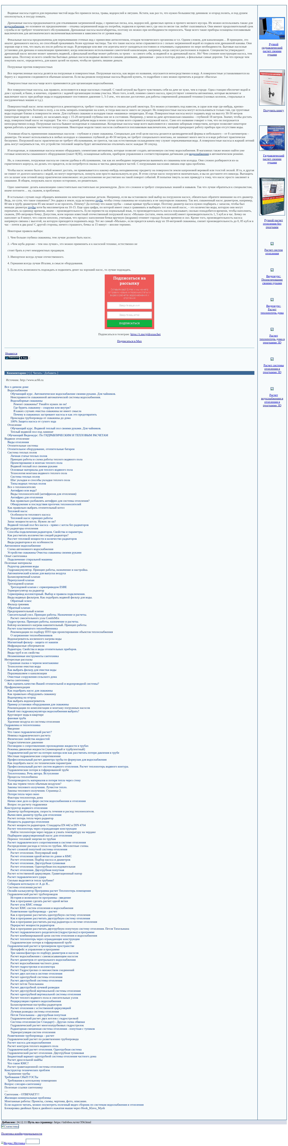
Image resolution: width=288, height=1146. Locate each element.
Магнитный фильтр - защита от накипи (33, 642)
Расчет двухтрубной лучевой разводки (34, 987)
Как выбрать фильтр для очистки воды (32, 669)
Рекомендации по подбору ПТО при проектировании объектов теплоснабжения (61, 631)
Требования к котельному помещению (32, 1080)
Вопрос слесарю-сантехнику (22, 1084)
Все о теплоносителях (22, 487)
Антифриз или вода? (23, 490)
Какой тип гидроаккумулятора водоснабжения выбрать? (43, 711)
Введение (14, 728)
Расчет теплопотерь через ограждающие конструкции (42, 828)
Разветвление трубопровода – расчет (33, 911)
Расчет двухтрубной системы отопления (36, 980)
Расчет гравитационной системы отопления (36, 1066)
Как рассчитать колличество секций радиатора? (38, 535)
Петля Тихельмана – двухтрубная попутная (38, 1015)
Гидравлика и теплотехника (22, 725)
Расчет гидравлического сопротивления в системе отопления (47, 842)
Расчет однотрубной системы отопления (36, 977)
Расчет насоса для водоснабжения (29, 1042)
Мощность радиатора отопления (28, 821)
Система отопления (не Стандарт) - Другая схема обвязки (47, 1021)
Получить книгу (273, 110)
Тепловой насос (18, 511)
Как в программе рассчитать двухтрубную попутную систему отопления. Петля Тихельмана (69, 928)
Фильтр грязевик (18, 604)
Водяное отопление (16, 438)
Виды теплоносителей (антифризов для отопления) (43, 493)
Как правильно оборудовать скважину (32, 694)
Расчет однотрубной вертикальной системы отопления (45, 994)
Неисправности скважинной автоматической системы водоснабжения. (55, 397)
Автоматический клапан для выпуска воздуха (37, 573)
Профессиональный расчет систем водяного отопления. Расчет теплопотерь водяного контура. (68, 766)
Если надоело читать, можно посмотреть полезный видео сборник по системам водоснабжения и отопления (74, 1104)
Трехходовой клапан (20, 583)
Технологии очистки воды (24, 666)
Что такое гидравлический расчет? (30, 732)
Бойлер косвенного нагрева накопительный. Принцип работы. (47, 625)
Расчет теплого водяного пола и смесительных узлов (44, 997)
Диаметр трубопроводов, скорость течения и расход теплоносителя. (51, 811)
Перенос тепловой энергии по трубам (32, 839)
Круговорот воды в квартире (26, 714)
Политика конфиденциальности (21, 1133)
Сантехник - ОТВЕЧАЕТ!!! (21, 1094)
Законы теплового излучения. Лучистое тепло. (37, 787)
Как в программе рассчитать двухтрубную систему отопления (50, 918)
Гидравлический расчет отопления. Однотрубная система (45, 1049)
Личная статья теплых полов (28, 455)
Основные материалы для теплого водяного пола (41, 469)
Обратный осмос (21, 600)
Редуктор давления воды (23, 566)
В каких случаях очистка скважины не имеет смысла (47, 411)
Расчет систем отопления (273, 251)
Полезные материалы (18, 562)
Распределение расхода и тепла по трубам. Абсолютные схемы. (48, 845)
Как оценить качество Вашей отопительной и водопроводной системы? (53, 683)
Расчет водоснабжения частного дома (34, 963)
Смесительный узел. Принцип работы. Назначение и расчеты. (47, 614)
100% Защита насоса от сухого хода (33, 421)
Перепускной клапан (21, 580)
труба (99, 200)
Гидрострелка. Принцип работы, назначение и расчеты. (43, 621)
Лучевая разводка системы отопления (34, 1011)
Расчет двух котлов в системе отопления (36, 973)
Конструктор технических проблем (27, 1070)
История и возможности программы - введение (40, 897)
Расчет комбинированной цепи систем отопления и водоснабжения (53, 935)
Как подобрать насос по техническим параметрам (39, 763)
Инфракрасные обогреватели (26, 645)
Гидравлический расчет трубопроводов (33, 894)
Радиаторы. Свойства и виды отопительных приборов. (42, 649)
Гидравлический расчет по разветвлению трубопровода (43, 1039)
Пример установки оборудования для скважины (38, 704)
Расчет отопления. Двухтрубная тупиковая (37, 863)
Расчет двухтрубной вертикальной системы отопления (45, 990)
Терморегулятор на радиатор (26, 590)
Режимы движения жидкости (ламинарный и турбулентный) (46, 749)
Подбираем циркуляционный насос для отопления (40, 835)
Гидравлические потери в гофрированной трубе (38, 770)
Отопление (15, 424)
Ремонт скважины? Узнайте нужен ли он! (40, 404)
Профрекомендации (55, 3)
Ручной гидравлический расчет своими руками (272, 49)
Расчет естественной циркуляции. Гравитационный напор (45, 873)
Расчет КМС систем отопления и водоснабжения (41, 908)
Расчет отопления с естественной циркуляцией (40, 1008)
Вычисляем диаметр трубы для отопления (34, 814)
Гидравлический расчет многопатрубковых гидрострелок (47, 1025)
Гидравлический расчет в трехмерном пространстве (41, 945)
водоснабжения (14, 26)
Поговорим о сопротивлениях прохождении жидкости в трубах (48, 745)
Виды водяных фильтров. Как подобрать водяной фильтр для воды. (50, 597)
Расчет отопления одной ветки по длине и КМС (41, 856)
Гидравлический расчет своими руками (273, 159)
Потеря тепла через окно (23, 794)
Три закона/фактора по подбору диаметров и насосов (44, 952)
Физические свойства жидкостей (29, 738)
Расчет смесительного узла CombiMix (34, 618)
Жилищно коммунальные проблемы (27, 1097)
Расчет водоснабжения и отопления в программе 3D (272, 400)
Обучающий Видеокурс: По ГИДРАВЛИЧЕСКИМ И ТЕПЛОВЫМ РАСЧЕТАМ (58, 435)
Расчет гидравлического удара (27, 876)
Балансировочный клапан (24, 576)
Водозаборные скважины (26, 400)
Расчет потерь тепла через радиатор (30, 818)
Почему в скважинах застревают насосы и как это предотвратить (55, 414)
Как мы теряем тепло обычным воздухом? (34, 783)
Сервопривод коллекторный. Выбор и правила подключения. (46, 594)
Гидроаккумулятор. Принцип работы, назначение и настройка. (48, 569)
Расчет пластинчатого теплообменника (33, 628)
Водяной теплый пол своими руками (33, 466)
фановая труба (17, 718)
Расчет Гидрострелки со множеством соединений (42, 970)
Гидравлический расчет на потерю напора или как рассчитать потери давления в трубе (63, 752)
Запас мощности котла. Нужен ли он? (32, 521)
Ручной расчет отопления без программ (273, 223)
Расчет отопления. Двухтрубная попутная (37, 870)
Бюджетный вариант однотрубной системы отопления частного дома (52, 1056)
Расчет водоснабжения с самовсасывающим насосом (44, 956)
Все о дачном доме (16, 386)
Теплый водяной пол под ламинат (31, 431)
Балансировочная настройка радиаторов (36, 1004)
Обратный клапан (19, 607)
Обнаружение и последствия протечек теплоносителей (45, 504)
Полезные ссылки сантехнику (23, 1087)
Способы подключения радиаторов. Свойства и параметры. (45, 531)
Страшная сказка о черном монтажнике (33, 663)
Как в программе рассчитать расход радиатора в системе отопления (53, 921)
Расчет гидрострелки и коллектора (32, 966)
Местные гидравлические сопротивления (34, 756)
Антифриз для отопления (26, 497)
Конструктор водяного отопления (25, 807)
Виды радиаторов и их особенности (30, 542)
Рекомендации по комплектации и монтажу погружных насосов (49, 707)
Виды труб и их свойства (23, 652)
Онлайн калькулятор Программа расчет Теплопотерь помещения (49, 890)
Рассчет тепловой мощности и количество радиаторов (42, 538)
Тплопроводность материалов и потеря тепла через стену (44, 780)
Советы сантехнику (17, 680)
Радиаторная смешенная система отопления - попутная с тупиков (52, 1028)
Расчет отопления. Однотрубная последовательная (42, 866)
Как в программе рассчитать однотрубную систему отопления (50, 914)
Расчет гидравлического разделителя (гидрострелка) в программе (52, 932)
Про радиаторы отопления (21, 528)
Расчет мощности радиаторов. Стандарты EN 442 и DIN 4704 (47, 825)
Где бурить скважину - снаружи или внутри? (42, 407)
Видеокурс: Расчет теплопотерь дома (272, 309)
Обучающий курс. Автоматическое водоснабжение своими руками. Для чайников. (63, 393)
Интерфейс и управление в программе (35, 949)
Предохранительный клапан (26, 611)
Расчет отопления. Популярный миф (33, 852)
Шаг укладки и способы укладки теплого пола (40, 480)
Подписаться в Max (129, 341)
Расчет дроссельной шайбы (25, 1059)
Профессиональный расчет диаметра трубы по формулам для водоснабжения (57, 759)
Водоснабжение (18, 390)
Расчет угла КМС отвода (26, 904)
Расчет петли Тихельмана (27, 983)
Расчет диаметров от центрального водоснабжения (43, 959)
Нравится (11, 353)
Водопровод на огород (84, 3)
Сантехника (32, 3)
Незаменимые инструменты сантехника (33, 656)
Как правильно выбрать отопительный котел (36, 507)
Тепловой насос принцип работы (31, 518)
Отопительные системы (23, 445)
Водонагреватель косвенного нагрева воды (35, 638)
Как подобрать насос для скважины (30, 690)
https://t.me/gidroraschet (145, 334)
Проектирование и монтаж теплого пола (36, 462)
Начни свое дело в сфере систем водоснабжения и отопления (47, 801)
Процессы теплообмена (23, 776)
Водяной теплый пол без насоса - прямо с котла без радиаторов (48, 524)
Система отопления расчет (25, 887)
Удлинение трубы (19, 1073)
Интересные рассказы (18, 659)
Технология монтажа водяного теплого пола (38, 473)
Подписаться (129, 323)
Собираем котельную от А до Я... (29, 883)
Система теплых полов (22, 452)
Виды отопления (18, 442)
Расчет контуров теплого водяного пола (33, 1046)
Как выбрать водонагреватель (26, 700)
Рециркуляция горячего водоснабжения (35, 1001)
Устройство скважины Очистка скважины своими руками (44, 552)
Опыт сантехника (15, 556)
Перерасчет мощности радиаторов (32, 925)
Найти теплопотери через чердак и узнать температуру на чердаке (53, 832)
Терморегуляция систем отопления (32, 1032)
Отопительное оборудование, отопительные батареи (41, 449)
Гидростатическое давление (25, 742)
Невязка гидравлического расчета (29, 735)
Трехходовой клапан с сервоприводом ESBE (38, 587)
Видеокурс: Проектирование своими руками (272, 279)
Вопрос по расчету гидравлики (27, 804)
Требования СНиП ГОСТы (21, 1077)
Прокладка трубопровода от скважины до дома (40, 418)
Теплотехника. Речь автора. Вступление (33, 773)
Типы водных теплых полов (28, 483)
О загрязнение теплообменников (31, 635)
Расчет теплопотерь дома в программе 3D (272, 339)
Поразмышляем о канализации (27, 673)
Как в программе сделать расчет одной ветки (39, 901)
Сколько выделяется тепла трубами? (31, 880)
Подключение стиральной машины (30, 559)
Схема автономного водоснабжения (30, 549)
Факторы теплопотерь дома (25, 797)
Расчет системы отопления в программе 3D (273, 369)
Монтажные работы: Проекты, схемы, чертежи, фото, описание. (45, 1101)
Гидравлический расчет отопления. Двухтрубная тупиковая (46, 1052)
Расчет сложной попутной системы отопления (37, 849)
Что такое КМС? (18, 1063)
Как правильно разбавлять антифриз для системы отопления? (50, 500)
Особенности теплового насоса (30, 514)
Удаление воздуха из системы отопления (34, 721)
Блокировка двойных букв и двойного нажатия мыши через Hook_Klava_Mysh (54, 1108)
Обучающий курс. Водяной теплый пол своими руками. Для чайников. (55, 428)
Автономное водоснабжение (22, 545)
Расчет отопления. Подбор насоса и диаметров (40, 859)
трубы (32, 207)
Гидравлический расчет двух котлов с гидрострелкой (44, 1018)
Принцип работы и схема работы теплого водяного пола (46, 459)
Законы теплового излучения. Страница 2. (35, 790)
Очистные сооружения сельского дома (32, 676)
